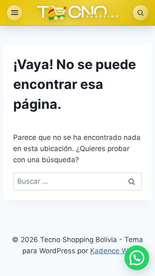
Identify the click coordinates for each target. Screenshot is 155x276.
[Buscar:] (77, 181)
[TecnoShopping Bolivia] (77, 13)
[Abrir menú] (14, 13)
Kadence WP (111, 251)
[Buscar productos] (140, 13)
